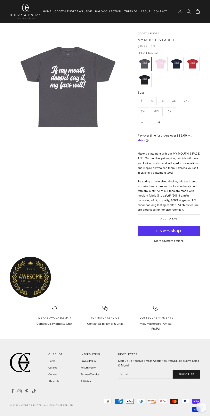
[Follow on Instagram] (19, 391)
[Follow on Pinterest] (26, 391)
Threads (131, 11)
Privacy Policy (88, 360)
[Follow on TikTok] (34, 391)
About (146, 11)
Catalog (52, 367)
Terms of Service (90, 374)
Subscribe (186, 374)
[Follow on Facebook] (12, 391)
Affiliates (86, 381)
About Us (53, 381)
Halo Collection (108, 11)
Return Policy (88, 367)
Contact (160, 11)
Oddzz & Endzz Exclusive (73, 11)
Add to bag (168, 218)
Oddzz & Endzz (148, 33)
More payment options (169, 241)
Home (47, 11)
